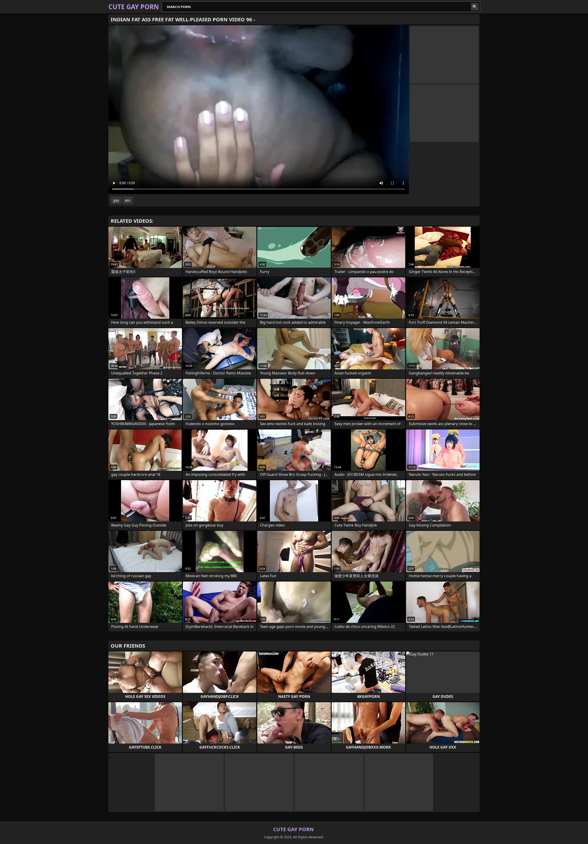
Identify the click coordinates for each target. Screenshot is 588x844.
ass (127, 200)
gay (116, 200)
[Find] (475, 7)
